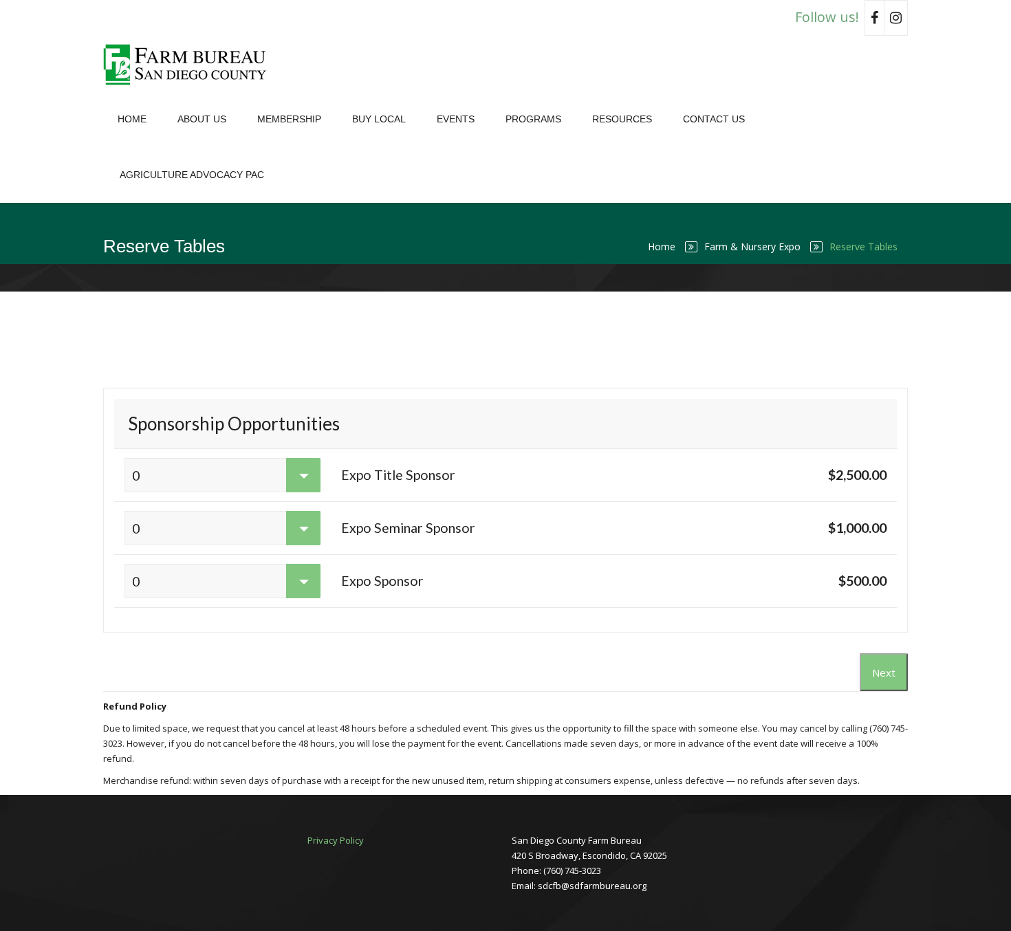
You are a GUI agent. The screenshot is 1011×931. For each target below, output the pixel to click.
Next (883, 672)
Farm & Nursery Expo (752, 246)
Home (132, 118)
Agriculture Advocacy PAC (192, 174)
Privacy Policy (335, 840)
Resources (622, 118)
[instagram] (896, 18)
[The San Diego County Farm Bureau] (189, 63)
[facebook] (874, 18)
